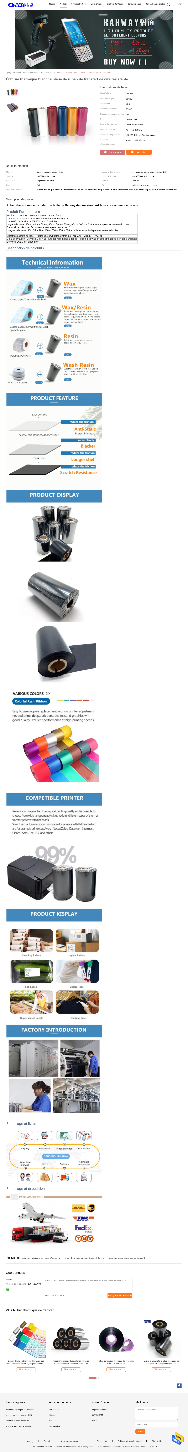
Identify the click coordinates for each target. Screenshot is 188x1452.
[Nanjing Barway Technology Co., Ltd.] (20, 5)
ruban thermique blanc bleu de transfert (126, 1258)
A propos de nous (69, 1441)
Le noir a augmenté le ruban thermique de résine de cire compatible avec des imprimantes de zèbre (161, 1362)
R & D (94, 1421)
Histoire (52, 1415)
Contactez (141, 152)
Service (52, 1421)
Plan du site (102, 1441)
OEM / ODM (97, 1415)
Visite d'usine (96, 4)
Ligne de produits (99, 1409)
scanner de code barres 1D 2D (19, 1415)
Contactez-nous (134, 4)
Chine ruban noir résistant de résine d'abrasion (50, 1446)
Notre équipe (54, 1426)
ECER (154, 1446)
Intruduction (54, 1409)
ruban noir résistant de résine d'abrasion (41, 1258)
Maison (52, 4)
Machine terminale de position (18, 1426)
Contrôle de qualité (115, 4)
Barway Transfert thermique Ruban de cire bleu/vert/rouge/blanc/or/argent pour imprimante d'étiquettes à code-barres (26, 1362)
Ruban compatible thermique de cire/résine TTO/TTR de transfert (116, 1362)
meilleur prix (114, 152)
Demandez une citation (155, 4)
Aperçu (30, 1441)
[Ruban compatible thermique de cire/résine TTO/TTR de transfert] (116, 1337)
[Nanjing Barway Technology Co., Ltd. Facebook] (179, 1385)
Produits (63, 4)
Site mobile (157, 1441)
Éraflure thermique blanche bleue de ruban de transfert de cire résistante (80, 72)
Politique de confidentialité (130, 1441)
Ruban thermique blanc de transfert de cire (84, 1258)
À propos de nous (79, 4)
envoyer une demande (120, 1295)
